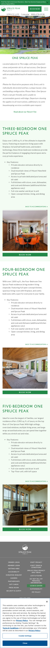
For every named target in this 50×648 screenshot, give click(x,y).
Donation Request (14, 575)
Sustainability (36, 589)
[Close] (47, 601)
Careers (13, 578)
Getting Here (13, 568)
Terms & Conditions (11, 628)
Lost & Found (36, 576)
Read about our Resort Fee (25, 112)
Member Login (14, 565)
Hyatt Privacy (36, 562)
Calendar (25, 14)
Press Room (14, 588)
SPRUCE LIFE (13, 14)
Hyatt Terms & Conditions (36, 566)
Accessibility (13, 572)
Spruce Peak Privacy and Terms (36, 571)
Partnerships (13, 581)
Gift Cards (13, 584)
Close (25, 643)
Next (41, 230)
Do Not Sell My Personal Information (36, 581)
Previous (9, 230)
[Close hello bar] (47, 2)
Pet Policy (36, 592)
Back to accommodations (35, 206)
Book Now (35, 9)
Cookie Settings (25, 636)
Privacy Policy (22, 620)
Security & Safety (13, 591)
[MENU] (46, 9)
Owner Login (14, 562)
